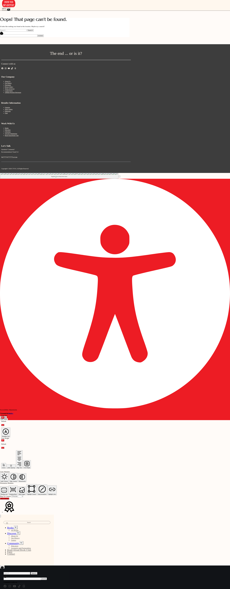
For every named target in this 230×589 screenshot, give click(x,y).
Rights (7, 128)
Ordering (7, 107)
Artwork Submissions (11, 133)
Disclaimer (8, 85)
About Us (7, 81)
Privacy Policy (9, 87)
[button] (119, 176)
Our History (8, 83)
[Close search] (2, 567)
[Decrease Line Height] (2, 448)
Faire (6, 113)
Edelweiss (8, 111)
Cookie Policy (9, 90)
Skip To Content (5, 496)
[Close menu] (0, 516)
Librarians (8, 132)
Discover (11, 533)
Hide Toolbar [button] (4, 419)
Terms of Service (9, 89)
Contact (11, 553)
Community (13, 543)
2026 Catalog (8, 109)
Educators (8, 130)
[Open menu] (6, 9)
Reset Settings (4, 498)
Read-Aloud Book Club (12, 135)
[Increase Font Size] (2, 417)
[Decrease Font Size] (2, 425)
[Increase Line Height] (2, 440)
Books (10, 527)
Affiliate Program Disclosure (13, 92)
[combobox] (59, 176)
